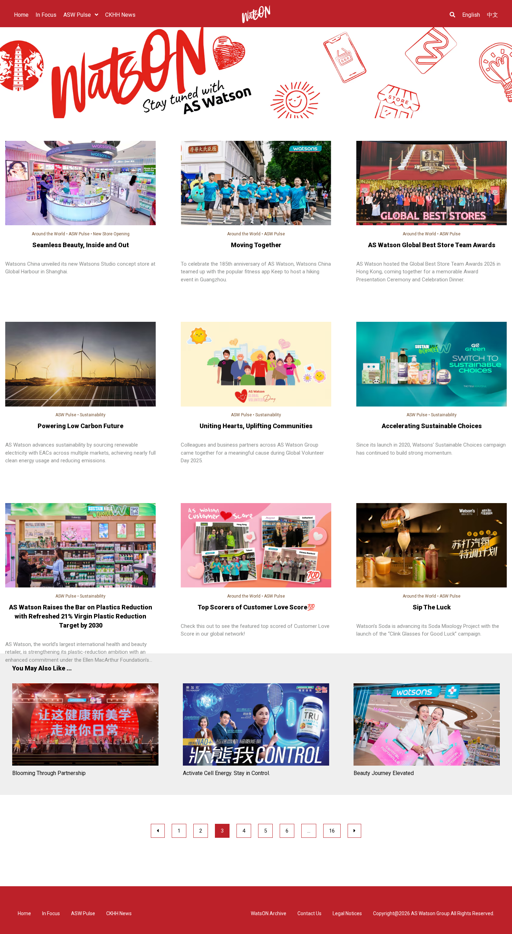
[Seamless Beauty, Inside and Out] (80, 184)
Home (24, 913)
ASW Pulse (79, 233)
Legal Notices (347, 913)
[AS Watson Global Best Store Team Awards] (431, 184)
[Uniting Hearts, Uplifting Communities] (256, 365)
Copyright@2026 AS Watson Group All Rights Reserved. (433, 913)
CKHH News (119, 913)
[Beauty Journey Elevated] (427, 725)
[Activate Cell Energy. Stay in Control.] (256, 725)
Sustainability (93, 414)
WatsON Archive (268, 913)
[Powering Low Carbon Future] (80, 365)
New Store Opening (111, 233)
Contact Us (309, 913)
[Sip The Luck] (431, 546)
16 (332, 831)
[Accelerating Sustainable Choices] (431, 365)
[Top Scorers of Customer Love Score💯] (256, 546)
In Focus (51, 913)
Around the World (48, 233)
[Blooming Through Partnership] (85, 725)
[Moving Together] (256, 184)
